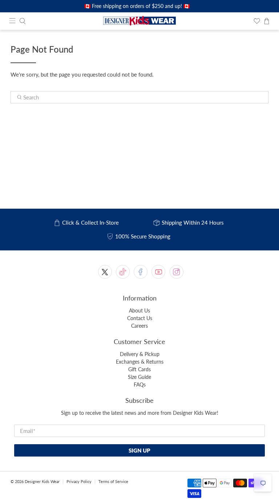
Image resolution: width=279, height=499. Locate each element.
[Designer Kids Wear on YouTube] (158, 272)
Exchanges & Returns (139, 362)
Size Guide (139, 377)
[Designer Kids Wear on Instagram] (176, 272)
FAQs (140, 384)
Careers (139, 326)
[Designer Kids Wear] (139, 21)
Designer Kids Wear (42, 481)
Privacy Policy (79, 481)
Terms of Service (113, 481)
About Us (139, 310)
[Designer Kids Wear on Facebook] (140, 272)
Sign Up (139, 450)
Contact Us (139, 318)
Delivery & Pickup (139, 354)
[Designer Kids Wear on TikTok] (123, 272)
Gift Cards (139, 369)
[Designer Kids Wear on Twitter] (105, 272)
